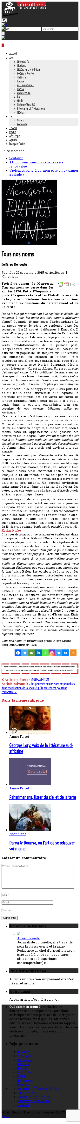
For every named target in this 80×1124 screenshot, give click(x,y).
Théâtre (21, 77)
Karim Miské (11, 530)
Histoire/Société (26, 105)
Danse (20, 81)
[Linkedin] (38, 652)
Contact (23, 1105)
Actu (11, 58)
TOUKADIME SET (40, 680)
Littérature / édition (28, 69)
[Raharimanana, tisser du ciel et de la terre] (30, 784)
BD (18, 97)
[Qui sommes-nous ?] (3, 38)
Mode (20, 101)
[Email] (31, 652)
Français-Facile (17, 144)
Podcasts (22, 124)
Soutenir (16, 158)
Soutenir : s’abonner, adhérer (39, 1089)
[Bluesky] (65, 652)
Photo (20, 89)
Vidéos (20, 120)
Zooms (13, 128)
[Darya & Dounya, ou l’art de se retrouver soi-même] (30, 830)
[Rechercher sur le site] (4, 20)
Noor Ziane (17, 834)
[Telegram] (58, 652)
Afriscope (14, 136)
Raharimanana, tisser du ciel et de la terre (42, 797)
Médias (21, 112)
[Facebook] (18, 652)
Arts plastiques (25, 85)
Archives (9, 1116)
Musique (21, 66)
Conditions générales (33, 1097)
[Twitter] (24, 652)
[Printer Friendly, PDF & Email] (67, 286)
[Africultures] (24, 16)
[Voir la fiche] (18, 934)
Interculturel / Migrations (31, 108)
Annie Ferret (19, 788)
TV (10, 116)
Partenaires (26, 1093)
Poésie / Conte (25, 73)
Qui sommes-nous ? (24, 1007)
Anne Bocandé (28, 938)
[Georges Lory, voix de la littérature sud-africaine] (30, 732)
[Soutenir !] (40, 669)
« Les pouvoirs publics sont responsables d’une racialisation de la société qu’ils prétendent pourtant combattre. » (38, 688)
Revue (12, 132)
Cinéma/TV (23, 62)
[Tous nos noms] (29, 244)
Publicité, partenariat (33, 1101)
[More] (73, 652)
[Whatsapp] (45, 652)
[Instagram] (52, 652)
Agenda (13, 140)
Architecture (23, 93)
